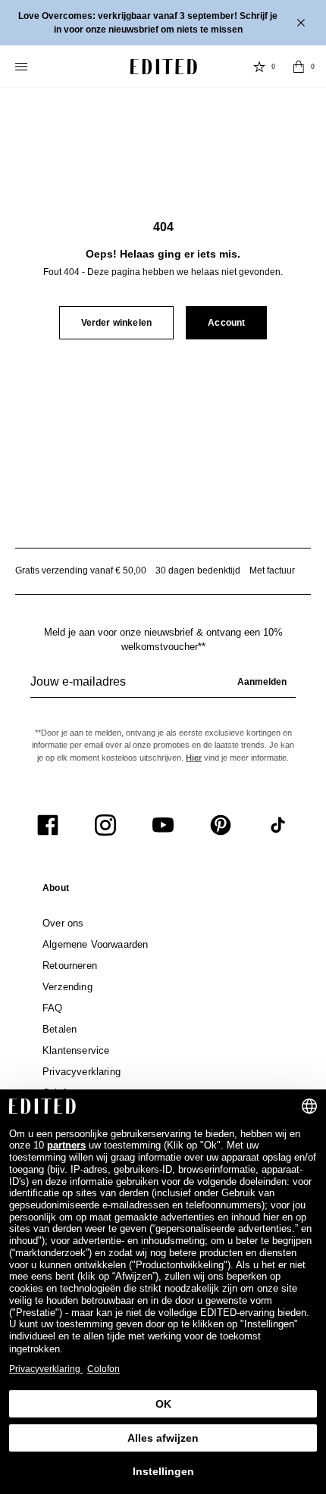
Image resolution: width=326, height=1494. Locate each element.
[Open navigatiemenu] (22, 67)
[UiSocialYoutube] (163, 825)
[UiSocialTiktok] (278, 825)
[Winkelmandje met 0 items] (299, 67)
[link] (55, 891)
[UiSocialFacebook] (47, 825)
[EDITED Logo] (163, 66)
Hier (194, 757)
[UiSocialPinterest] (220, 825)
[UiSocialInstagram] (105, 825)
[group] (163, 688)
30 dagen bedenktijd (197, 570)
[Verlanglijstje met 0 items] (259, 67)
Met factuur (272, 570)
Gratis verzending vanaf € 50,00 (80, 570)
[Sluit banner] (302, 23)
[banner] (163, 22)
